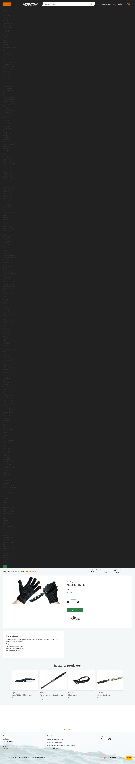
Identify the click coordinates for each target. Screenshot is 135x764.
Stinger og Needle (8, 66)
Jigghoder (6, 470)
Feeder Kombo (7, 27)
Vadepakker (6, 376)
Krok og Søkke (7, 415)
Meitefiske (6, 12)
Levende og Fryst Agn (9, 47)
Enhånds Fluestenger (9, 255)
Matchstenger (7, 71)
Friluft (5, 525)
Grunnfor (6, 34)
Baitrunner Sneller (8, 196)
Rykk (4, 106)
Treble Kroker (7, 423)
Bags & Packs (7, 535)
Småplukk (6, 490)
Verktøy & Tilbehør (8, 493)
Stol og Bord (7, 78)
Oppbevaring (7, 532)
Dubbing (5, 352)
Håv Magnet (6, 498)
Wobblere (6, 224)
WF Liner (5, 264)
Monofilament (7, 207)
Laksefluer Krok (7, 323)
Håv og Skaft (7, 75)
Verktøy (5, 336)
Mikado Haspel (7, 146)
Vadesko (5, 380)
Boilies (5, 40)
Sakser (5, 339)
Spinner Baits (7, 235)
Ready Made (6, 53)
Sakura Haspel (7, 148)
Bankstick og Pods (8, 69)
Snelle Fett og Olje (8, 198)
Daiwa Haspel (7, 126)
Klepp (4, 500)
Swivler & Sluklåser (8, 432)
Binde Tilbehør (7, 334)
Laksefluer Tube (7, 317)
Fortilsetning (7, 38)
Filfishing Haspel (7, 133)
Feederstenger (7, 23)
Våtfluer (5, 299)
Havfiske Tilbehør (8, 115)
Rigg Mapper (6, 557)
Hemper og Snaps (8, 440)
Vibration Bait (7, 219)
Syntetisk (6, 363)
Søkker (5, 427)
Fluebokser (6, 275)
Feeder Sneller (7, 25)
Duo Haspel (6, 137)
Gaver (4, 529)
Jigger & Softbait (8, 239)
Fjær (4, 354)
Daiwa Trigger (7, 157)
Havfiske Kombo (8, 90)
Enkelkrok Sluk (7, 420)
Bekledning (6, 373)
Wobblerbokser (7, 551)
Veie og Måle (7, 522)
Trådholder (6, 341)
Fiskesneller (6, 182)
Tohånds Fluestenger (9, 258)
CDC (4, 347)
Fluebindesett (7, 369)
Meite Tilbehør (7, 50)
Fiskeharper (6, 112)
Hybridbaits (6, 230)
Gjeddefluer (6, 326)
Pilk (4, 93)
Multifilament (7, 204)
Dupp (4, 445)
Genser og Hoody (8, 400)
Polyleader (6, 288)
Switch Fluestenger (9, 260)
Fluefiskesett (7, 253)
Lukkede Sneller (7, 194)
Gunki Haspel (7, 142)
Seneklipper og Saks (9, 511)
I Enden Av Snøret (8, 212)
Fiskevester (6, 385)
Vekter (5, 503)
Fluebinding (6, 329)
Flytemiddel (6, 280)
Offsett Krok (7, 425)
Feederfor (6, 36)
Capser (5, 389)
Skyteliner (6, 271)
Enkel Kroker (6, 418)
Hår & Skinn (6, 356)
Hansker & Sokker (8, 402)
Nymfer (5, 308)
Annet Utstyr (7, 480)
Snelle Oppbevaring (9, 540)
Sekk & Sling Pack (8, 538)
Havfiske (5, 83)
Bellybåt (5, 291)
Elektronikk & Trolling (9, 527)
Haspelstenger (7, 123)
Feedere (5, 19)
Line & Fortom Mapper (10, 273)
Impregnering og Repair (10, 409)
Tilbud (5, 10)
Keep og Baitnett (8, 80)
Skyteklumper (7, 266)
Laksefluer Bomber (8, 321)
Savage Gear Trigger (9, 163)
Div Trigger (6, 166)
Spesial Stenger (7, 176)
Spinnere (5, 217)
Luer (4, 391)
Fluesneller (6, 262)
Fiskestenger (7, 120)
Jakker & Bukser (7, 382)
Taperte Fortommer (9, 286)
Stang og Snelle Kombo (10, 179)
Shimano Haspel (7, 140)
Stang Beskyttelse (8, 542)
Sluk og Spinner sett (9, 228)
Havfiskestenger (8, 86)
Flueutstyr (6, 250)
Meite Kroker (7, 55)
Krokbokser (6, 345)
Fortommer (6, 475)
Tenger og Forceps (8, 509)
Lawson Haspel (7, 128)
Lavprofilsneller (7, 189)
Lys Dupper (6, 457)
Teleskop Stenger (8, 172)
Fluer (4, 296)
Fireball (5, 95)
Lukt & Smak (6, 45)
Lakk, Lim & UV (7, 367)
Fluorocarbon (7, 209)
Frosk (4, 233)
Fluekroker (6, 343)
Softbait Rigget (7, 237)
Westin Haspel (7, 131)
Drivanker (6, 520)
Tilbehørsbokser (8, 549)
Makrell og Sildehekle (9, 104)
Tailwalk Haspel (7, 135)
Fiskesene (6, 201)
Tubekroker (6, 319)
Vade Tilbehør (7, 404)
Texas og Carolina (8, 485)
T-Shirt (5, 393)
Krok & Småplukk (8, 412)
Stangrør (5, 560)
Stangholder (6, 505)
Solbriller (5, 407)
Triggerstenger (7, 154)
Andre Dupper (7, 464)
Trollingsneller (7, 191)
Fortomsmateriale (8, 284)
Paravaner (6, 516)
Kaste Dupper (7, 451)
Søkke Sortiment (8, 429)
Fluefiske (5, 247)
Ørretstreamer (7, 310)
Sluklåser (5, 436)
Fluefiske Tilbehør (8, 293)
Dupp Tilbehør (7, 459)
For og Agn (6, 31)
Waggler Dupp (7, 453)
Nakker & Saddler (8, 358)
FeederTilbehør (7, 21)
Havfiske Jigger (7, 108)
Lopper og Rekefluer (9, 315)
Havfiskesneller (7, 88)
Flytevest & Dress (8, 396)
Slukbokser (6, 546)
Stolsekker (6, 555)
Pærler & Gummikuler (9, 487)
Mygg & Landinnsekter (9, 306)
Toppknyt (6, 73)
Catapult (5, 60)
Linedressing (6, 277)
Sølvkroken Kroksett (9, 97)
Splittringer (6, 442)
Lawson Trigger (7, 159)
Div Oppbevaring (8, 562)
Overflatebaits (7, 222)
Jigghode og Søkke (8, 110)
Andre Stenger (7, 169)
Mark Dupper (7, 448)
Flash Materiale (7, 361)
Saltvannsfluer (7, 312)
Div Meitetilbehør (8, 64)
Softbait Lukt (7, 242)
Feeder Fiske (6, 15)
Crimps (5, 477)
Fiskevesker (6, 553)
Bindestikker (6, 332)
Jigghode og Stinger (9, 467)
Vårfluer (5, 304)
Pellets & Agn (7, 43)
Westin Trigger (7, 161)
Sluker (5, 215)
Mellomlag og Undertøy (10, 398)
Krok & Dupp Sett (8, 462)
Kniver (5, 518)
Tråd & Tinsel (7, 365)
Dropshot (6, 483)
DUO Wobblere (7, 226)
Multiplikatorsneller (9, 187)
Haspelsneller (7, 185)
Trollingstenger (7, 174)
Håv (4, 496)
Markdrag (6, 244)
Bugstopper (6, 387)
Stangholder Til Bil (8, 507)
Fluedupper (6, 455)
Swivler (5, 438)
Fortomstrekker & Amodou (11, 282)
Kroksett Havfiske (8, 99)
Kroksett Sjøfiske (8, 101)
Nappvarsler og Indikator (10, 62)
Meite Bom (6, 58)
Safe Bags (6, 544)
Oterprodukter (7, 514)
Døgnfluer (6, 301)
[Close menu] (5, 566)
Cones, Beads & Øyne (9, 350)
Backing (5, 269)
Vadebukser (6, 378)
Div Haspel (6, 151)
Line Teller (6, 117)
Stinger (5, 472)
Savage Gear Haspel (9, 144)
